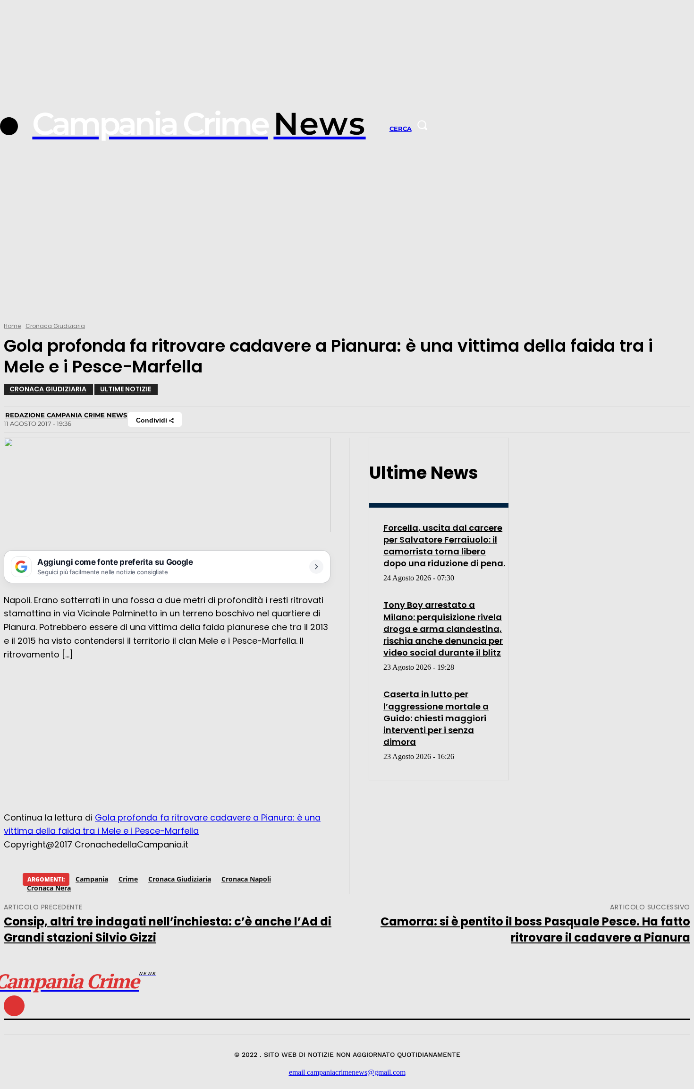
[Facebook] (9, 126)
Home (12, 326)
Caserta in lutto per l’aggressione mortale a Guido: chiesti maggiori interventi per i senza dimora (436, 718)
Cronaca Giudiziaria (55, 326)
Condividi (152, 420)
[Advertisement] (347, 244)
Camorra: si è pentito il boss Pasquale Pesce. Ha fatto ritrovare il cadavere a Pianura (535, 929)
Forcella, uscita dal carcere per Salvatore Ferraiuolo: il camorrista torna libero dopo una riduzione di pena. (444, 546)
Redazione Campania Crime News (66, 415)
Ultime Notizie (125, 389)
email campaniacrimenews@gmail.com (347, 1072)
